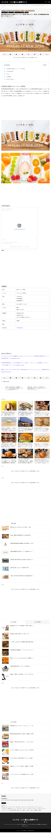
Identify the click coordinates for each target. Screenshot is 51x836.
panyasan (7, 381)
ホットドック (43, 808)
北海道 (16, 800)
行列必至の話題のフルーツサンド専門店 (16, 68)
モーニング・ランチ (5, 810)
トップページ (6, 824)
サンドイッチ (11, 12)
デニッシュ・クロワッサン (17, 808)
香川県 (8, 10)
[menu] (49, 2)
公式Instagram (10, 71)
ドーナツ (24, 808)
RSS (26, 821)
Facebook (24, 821)
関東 (32, 800)
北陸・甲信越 (20, 800)
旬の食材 (26, 12)
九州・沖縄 (12, 800)
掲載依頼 (39, 824)
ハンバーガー (33, 808)
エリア (2, 800)
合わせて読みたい (11, 79)
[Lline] (22, 54)
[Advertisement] (25, 108)
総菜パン (24, 810)
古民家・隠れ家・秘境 (14, 810)
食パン (32, 810)
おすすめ (22, 10)
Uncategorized (4, 798)
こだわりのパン (4, 12)
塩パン (20, 810)
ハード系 (28, 808)
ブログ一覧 (29, 824)
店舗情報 (9, 76)
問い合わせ (34, 824)
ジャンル (14, 824)
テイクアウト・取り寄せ (19, 12)
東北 (24, 800)
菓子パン (28, 810)
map (8, 74)
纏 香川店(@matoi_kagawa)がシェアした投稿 (19, 246)
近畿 (30, 800)
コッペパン (3, 805)
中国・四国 (4, 10)
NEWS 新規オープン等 (15, 10)
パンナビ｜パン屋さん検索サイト (25, 819)
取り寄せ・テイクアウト (29, 10)
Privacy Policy (44, 824)
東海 (27, 800)
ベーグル (38, 808)
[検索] (46, 2)
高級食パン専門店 (38, 810)
